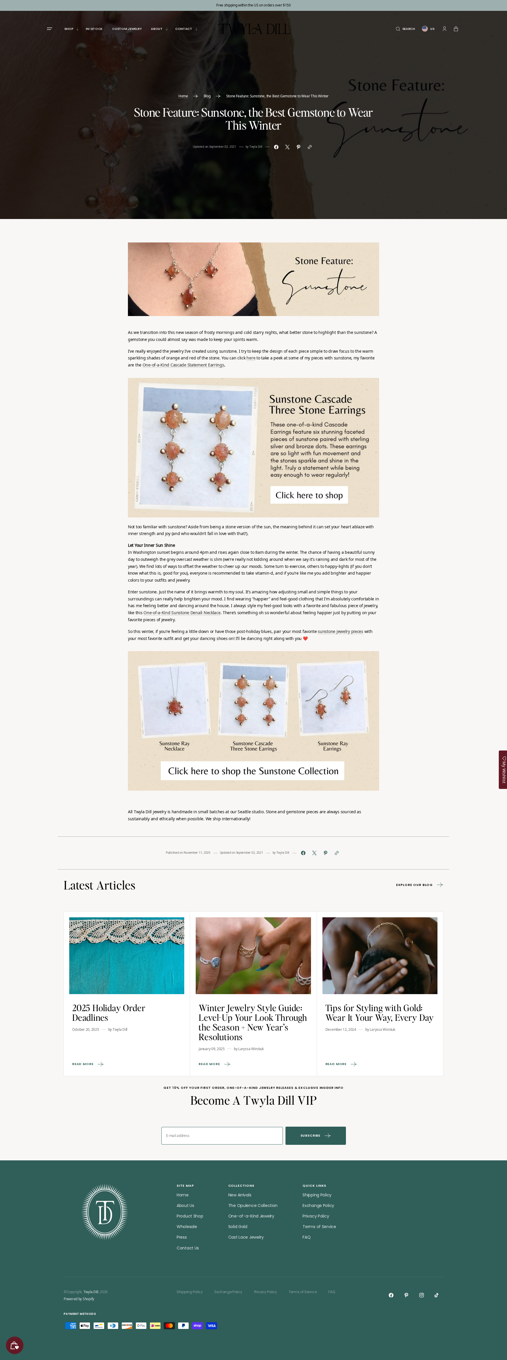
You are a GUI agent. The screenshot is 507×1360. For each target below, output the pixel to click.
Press (182, 1237)
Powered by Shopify (79, 1299)
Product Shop (190, 1216)
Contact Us (188, 1248)
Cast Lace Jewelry (246, 1237)
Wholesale (187, 1227)
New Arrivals (239, 1195)
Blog (207, 96)
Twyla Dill (91, 1292)
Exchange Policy (318, 1205)
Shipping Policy (317, 1195)
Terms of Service (319, 1227)
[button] (405, 29)
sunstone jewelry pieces (340, 632)
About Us (185, 1205)
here (250, 358)
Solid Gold (237, 1227)
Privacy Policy (315, 1216)
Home (183, 96)
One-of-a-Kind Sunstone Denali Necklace (181, 613)
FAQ (306, 1237)
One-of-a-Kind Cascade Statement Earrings (183, 365)
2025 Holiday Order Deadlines (108, 1012)
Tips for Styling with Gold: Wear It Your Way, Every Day (379, 1012)
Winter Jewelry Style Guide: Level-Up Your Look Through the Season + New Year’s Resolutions (253, 1022)
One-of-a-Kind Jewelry (251, 1216)
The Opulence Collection (253, 1205)
